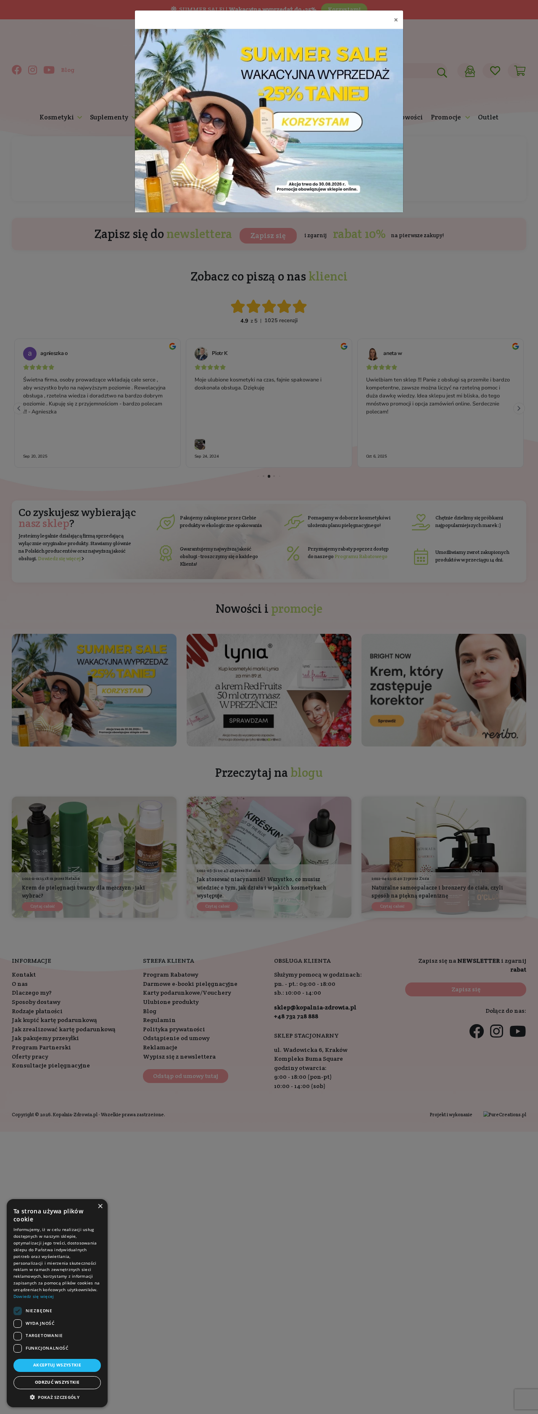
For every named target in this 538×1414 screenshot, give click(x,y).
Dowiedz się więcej (33, 1296)
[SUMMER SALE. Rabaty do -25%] (269, 120)
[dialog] (57, 1303)
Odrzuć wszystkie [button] (57, 1382)
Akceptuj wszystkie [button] (57, 1365)
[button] (57, 1397)
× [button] (100, 1206)
